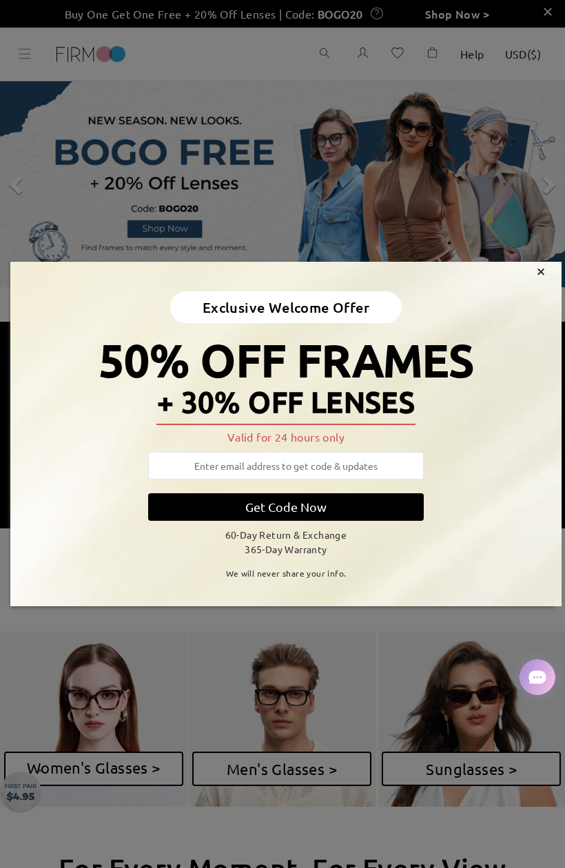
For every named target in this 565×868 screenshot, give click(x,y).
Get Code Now (286, 506)
